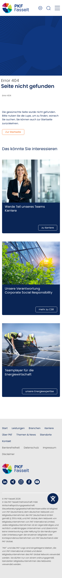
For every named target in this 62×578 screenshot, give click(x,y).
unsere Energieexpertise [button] (39, 391)
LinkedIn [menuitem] (4, 481)
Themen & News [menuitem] (26, 434)
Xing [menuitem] (13, 481)
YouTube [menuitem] (37, 481)
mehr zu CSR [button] (46, 309)
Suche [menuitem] (48, 8)
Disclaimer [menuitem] (8, 454)
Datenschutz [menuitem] (31, 447)
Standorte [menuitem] (46, 434)
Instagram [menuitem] (21, 481)
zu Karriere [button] (48, 227)
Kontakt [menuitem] (6, 441)
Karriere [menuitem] (49, 428)
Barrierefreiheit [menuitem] (11, 447)
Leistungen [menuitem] (18, 428)
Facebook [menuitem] (29, 481)
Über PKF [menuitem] (7, 434)
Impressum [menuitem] (49, 447)
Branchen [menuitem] (34, 428)
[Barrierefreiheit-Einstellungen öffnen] (53, 498)
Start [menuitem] (5, 428)
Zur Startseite (13, 132)
